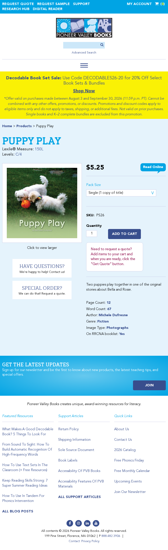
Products (24, 126)
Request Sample (53, 4)
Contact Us (123, 440)
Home (7, 126)
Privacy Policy (90, 541)
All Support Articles (79, 497)
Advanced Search (84, 52)
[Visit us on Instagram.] (78, 523)
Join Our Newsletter (130, 492)
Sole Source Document (76, 450)
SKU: (90, 215)
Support (81, 4)
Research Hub (16, 9)
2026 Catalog (125, 450)
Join (149, 385)
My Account (139, 4)
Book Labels (67, 460)
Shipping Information (74, 440)
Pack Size (93, 185)
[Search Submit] (102, 45)
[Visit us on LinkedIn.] (87, 523)
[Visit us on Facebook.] (69, 523)
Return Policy (68, 429)
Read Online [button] (153, 167)
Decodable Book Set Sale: (33, 78)
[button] (84, 65)
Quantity (94, 226)
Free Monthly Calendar (132, 471)
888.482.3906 (111, 536)
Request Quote (18, 4)
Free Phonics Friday (129, 460)
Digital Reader (47, 9)
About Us (121, 429)
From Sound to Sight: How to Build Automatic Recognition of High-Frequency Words (27, 449)
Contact (74, 541)
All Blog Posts (17, 511)
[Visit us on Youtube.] (96, 523)
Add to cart (124, 234)
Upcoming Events (128, 481)
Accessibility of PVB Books (79, 471)
